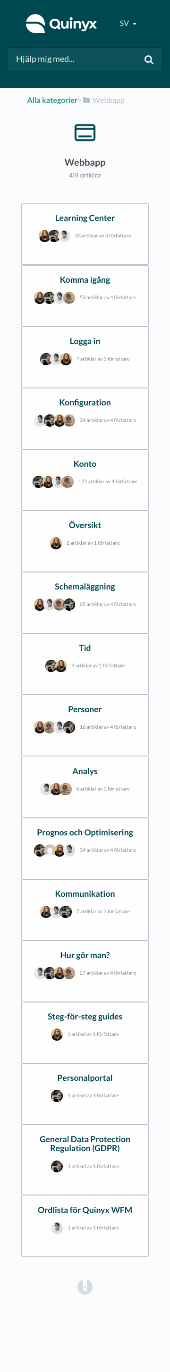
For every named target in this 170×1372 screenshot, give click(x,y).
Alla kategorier (52, 100)
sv (125, 23)
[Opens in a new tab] (85, 1286)
